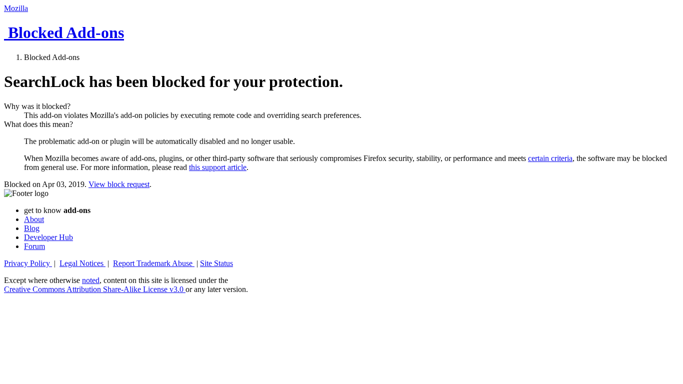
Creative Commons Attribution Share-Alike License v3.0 (95, 289)
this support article (217, 167)
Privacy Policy (28, 263)
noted (91, 280)
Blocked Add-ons (64, 33)
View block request (119, 184)
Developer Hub (48, 237)
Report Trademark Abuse (153, 263)
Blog (32, 228)
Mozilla (16, 8)
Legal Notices (83, 263)
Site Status (216, 263)
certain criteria (550, 158)
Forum (34, 246)
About (34, 219)
